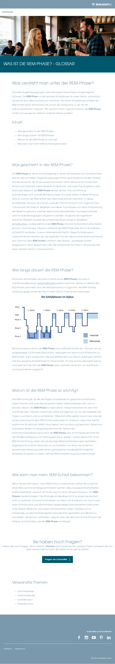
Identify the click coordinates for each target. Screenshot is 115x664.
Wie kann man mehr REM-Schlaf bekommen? (42, 144)
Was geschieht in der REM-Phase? (36, 131)
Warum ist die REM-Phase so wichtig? (38, 140)
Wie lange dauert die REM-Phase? (36, 136)
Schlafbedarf (25, 600)
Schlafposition (20, 224)
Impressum (8, 649)
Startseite (7, 12)
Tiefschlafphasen (46, 283)
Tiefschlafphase (26, 596)
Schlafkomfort (25, 604)
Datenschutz (20, 649)
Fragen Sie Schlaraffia (56, 560)
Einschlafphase (26, 591)
